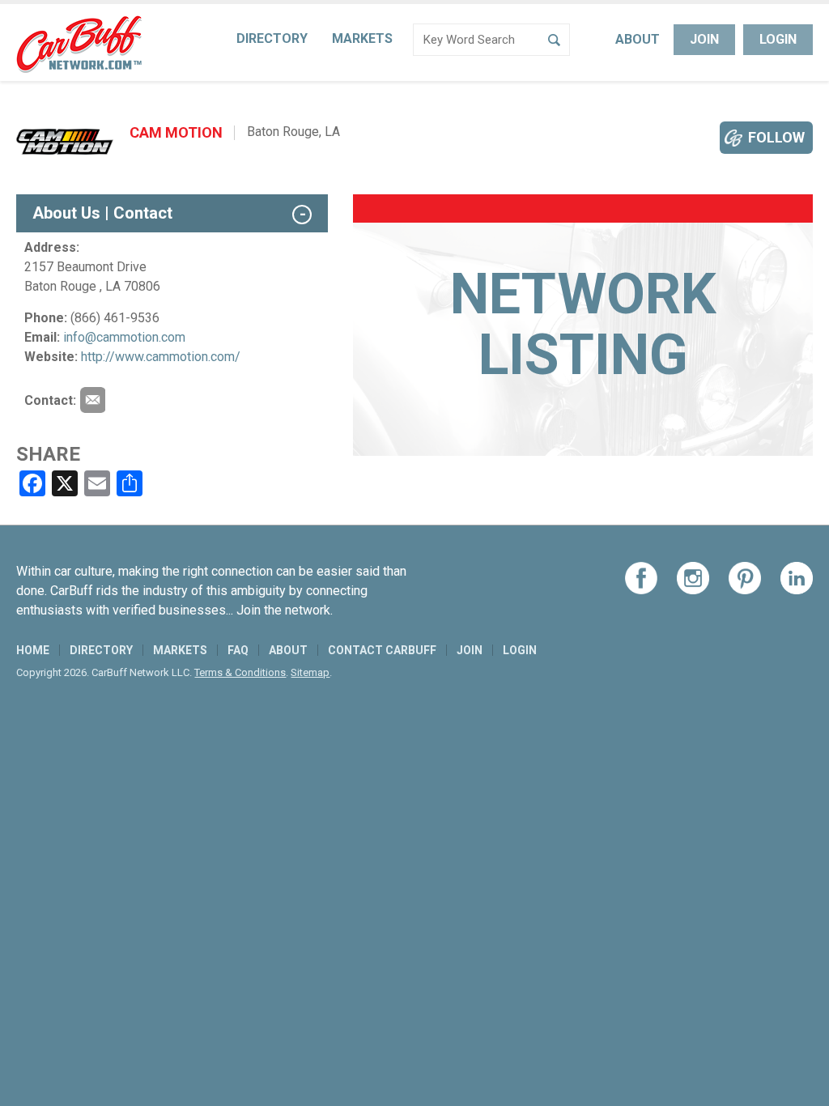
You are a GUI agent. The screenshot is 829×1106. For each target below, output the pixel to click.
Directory (272, 38)
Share (48, 454)
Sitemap (310, 672)
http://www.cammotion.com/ (160, 356)
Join (704, 39)
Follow (776, 137)
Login (778, 39)
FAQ (238, 650)
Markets (362, 38)
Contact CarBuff (382, 650)
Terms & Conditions (240, 672)
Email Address (92, 400)
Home (32, 650)
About (637, 39)
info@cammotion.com (124, 337)
